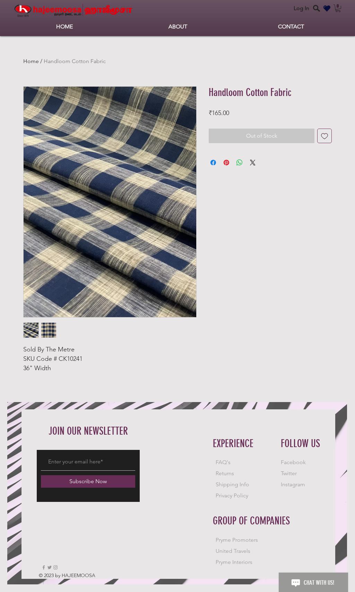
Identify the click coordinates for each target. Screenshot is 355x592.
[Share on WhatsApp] (239, 162)
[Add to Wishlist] (324, 136)
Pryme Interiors (234, 562)
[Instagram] (55, 567)
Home (31, 61)
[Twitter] (49, 567)
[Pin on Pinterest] (226, 162)
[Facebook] (43, 567)
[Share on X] (253, 162)
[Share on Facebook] (213, 162)
